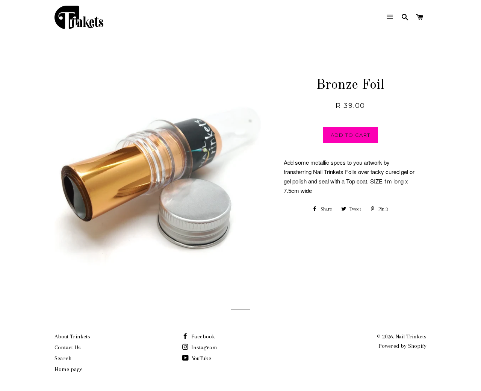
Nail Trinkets (411, 336)
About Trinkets (72, 336)
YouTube (200, 358)
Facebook (202, 336)
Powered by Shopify (402, 346)
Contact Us (67, 347)
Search (62, 358)
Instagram (203, 347)
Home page (68, 369)
